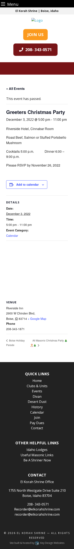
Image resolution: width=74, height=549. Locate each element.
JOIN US (35, 34)
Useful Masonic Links (37, 455)
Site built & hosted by (37, 543)
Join (37, 417)
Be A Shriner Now (37, 460)
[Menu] (3, 3)
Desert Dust (37, 401)
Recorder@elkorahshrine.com (37, 509)
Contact (37, 428)
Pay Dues (37, 423)
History (37, 407)
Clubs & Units (37, 386)
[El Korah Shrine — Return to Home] (37, 20)
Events (37, 391)
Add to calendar (27, 184)
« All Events (15, 88)
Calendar (12, 235)
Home (37, 380)
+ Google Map (37, 319)
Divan (37, 396)
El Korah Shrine (31, 533)
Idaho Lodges (37, 449)
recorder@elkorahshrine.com (37, 514)
